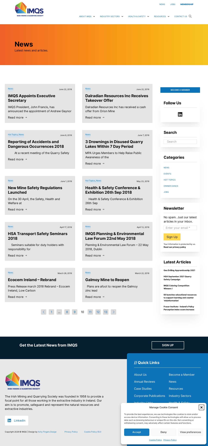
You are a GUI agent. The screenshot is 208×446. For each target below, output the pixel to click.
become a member (180, 90)
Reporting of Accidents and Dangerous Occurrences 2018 (36, 144)
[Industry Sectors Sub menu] (122, 16)
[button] (201, 407)
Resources (160, 16)
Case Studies (143, 388)
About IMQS (85, 16)
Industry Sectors (110, 16)
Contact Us (180, 16)
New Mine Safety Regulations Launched (35, 190)
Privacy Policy (170, 440)
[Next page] (113, 312)
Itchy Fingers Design (47, 432)
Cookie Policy (155, 440)
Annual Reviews (144, 381)
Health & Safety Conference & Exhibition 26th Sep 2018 (112, 190)
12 (98, 312)
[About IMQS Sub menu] (94, 16)
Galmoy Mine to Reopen (107, 279)
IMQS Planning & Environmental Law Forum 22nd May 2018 (114, 236)
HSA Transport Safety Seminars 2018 (37, 236)
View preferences (190, 432)
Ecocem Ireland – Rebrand (32, 279)
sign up (168, 345)
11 (90, 312)
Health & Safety (137, 16)
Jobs (166, 192)
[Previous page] (43, 312)
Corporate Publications (149, 395)
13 (105, 312)
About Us (140, 374)
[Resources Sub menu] (168, 16)
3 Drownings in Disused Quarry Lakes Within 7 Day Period (114, 144)
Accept (136, 432)
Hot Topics (170, 180)
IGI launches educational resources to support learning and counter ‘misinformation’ (180, 297)
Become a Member (182, 374)
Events (167, 174)
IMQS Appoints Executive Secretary (31, 98)
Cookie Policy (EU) (92, 432)
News (166, 167)
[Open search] (190, 16)
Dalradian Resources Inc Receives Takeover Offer (116, 98)
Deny (164, 432)
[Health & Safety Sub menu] (148, 16)
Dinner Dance (171, 186)
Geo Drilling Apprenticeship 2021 (179, 270)
